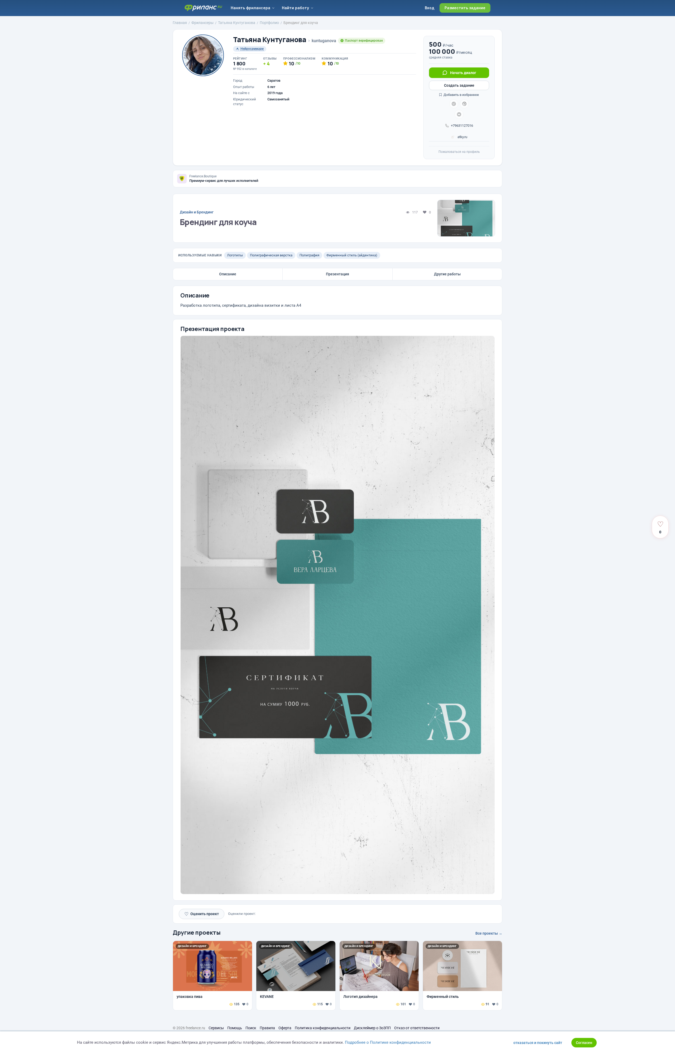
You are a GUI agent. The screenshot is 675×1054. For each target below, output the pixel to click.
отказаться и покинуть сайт (537, 1043)
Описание (227, 274)
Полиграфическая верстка (271, 255)
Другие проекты (197, 932)
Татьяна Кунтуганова (269, 39)
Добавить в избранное (461, 95)
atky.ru (462, 137)
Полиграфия (309, 255)
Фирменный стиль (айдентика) (351, 255)
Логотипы (235, 255)
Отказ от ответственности (417, 1028)
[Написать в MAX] (464, 103)
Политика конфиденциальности (322, 1028)
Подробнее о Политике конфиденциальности (388, 1042)
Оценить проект (201, 914)
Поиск (250, 1028)
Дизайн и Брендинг (197, 212)
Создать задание (459, 85)
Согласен (584, 1043)
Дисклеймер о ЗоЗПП (372, 1028)
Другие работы (447, 274)
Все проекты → (488, 933)
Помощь (234, 1028)
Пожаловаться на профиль (459, 152)
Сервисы (216, 1028)
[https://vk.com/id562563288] (459, 114)
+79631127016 (462, 126)
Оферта (284, 1028)
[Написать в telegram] (453, 103)
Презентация (337, 274)
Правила (267, 1028)
